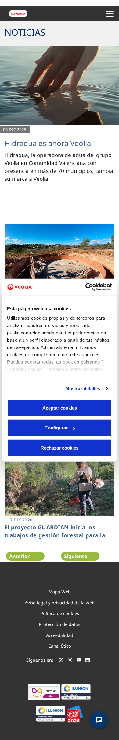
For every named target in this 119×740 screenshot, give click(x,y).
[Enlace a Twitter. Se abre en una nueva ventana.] (61, 661)
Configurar (56, 427)
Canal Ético (59, 646)
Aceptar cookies (59, 407)
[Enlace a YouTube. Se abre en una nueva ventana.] (79, 661)
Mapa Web (60, 592)
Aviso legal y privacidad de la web (60, 602)
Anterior (19, 556)
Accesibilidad (59, 635)
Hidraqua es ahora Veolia (48, 143)
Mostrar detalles (82, 388)
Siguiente (75, 556)
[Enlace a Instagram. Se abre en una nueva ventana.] (70, 661)
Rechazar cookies (59, 447)
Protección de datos (59, 624)
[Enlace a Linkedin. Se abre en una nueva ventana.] (87, 661)
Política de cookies (59, 613)
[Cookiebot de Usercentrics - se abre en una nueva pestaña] (85, 287)
